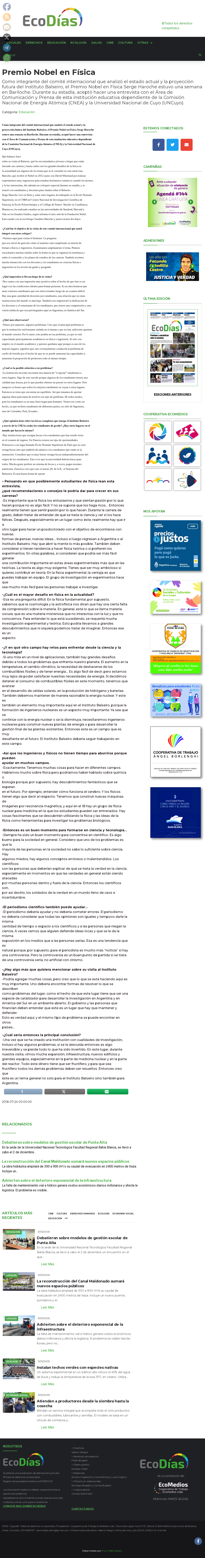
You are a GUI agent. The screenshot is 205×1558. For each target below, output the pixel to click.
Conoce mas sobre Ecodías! (24, 1506)
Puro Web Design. (112, 1550)
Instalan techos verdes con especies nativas (77, 1367)
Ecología (104, 1213)
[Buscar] (99, 55)
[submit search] (200, 55)
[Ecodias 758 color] (173, 347)
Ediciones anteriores (172, 394)
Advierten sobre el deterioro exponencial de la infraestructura (56, 1180)
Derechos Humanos (82, 1213)
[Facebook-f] (159, 145)
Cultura (61, 1213)
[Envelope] (187, 145)
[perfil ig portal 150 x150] (158, 432)
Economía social (123, 1213)
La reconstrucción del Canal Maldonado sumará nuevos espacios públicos (65, 1161)
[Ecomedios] (171, 1488)
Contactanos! (82, 1508)
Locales (11, 1275)
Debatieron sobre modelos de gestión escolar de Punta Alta (54, 1142)
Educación (27, 112)
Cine (50, 1213)
